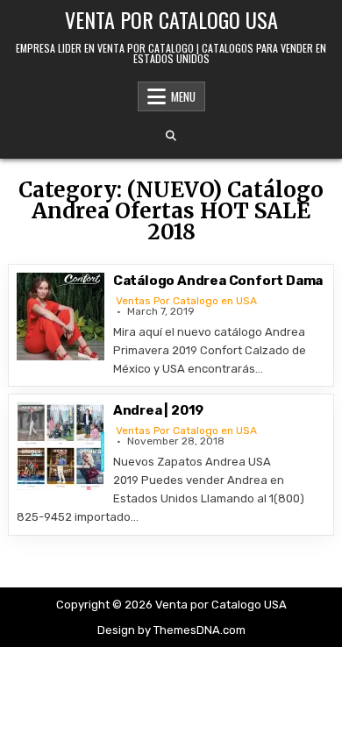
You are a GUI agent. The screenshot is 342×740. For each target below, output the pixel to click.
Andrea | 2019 (158, 410)
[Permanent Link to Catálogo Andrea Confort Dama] (60, 316)
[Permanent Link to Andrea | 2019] (60, 446)
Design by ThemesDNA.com (171, 630)
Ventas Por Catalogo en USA (186, 300)
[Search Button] (171, 136)
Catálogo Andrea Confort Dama (218, 280)
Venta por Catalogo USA (171, 19)
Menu (183, 96)
